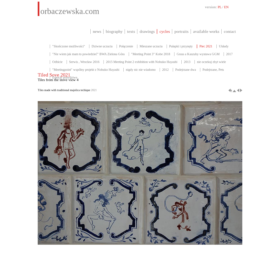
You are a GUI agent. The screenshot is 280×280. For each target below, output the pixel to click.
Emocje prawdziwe (64, 77)
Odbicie (57, 62)
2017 (229, 54)
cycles (164, 31)
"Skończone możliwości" (68, 46)
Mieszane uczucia (151, 46)
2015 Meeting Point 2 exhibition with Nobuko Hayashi (141, 62)
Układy (224, 46)
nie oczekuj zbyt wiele (211, 62)
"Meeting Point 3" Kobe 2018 (150, 54)
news (97, 31)
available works (206, 31)
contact (230, 31)
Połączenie (126, 46)
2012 (165, 69)
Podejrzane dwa (185, 69)
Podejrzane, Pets (213, 69)
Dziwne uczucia (102, 46)
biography (114, 31)
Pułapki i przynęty (181, 46)
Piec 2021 (205, 46)
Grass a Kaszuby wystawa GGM (198, 54)
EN (226, 7)
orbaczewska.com (69, 11)
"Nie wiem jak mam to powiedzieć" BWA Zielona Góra (88, 54)
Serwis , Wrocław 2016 (84, 62)
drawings (147, 31)
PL (219, 7)
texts (131, 31)
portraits (181, 31)
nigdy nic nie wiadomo (141, 69)
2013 (187, 62)
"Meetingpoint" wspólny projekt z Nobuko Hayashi (85, 69)
